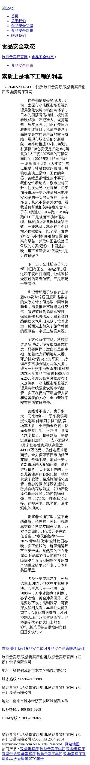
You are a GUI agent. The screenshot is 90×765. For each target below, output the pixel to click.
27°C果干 (36, 759)
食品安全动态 (22, 31)
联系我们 (18, 35)
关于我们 (18, 21)
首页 (14, 16)
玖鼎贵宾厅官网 (15, 57)
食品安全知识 (22, 26)
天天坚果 (21, 759)
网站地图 (72, 744)
